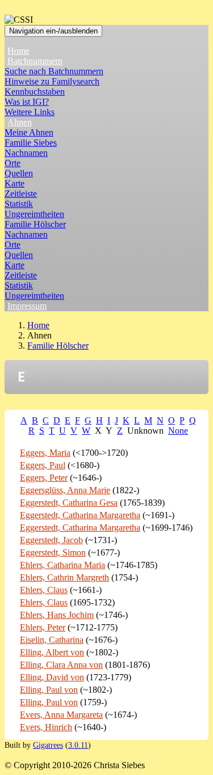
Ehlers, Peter (42, 627)
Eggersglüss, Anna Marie (65, 490)
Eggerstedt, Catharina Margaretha (80, 515)
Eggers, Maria (45, 453)
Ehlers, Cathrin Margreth (64, 577)
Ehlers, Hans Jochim (57, 615)
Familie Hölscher (35, 224)
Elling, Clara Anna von (61, 665)
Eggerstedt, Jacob (51, 540)
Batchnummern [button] (34, 61)
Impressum (27, 306)
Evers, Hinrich (46, 727)
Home (18, 51)
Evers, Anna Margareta (61, 714)
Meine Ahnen (29, 132)
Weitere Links (30, 112)
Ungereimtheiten (34, 214)
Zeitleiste (21, 193)
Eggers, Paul (42, 465)
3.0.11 (78, 744)
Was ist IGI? (27, 102)
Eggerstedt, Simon (53, 552)
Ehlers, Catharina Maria (62, 565)
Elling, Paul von (49, 689)
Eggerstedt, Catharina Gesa (69, 502)
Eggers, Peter (44, 477)
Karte (14, 183)
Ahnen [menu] (19, 122)
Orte (12, 163)
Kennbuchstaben (35, 91)
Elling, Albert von (52, 652)
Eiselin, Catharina (51, 640)
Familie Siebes (31, 142)
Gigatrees (48, 744)
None (178, 430)
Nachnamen (26, 153)
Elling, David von (52, 677)
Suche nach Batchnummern (54, 71)
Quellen (19, 173)
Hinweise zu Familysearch (52, 81)
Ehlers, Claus (44, 590)
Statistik (19, 204)
